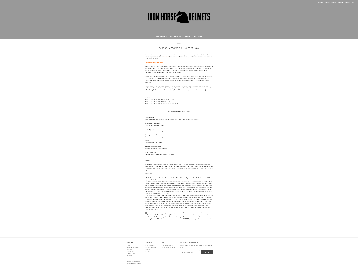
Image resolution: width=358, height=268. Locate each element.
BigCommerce (136, 261)
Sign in (340, 2)
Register (348, 2)
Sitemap (129, 255)
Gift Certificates (330, 2)
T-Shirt (129, 245)
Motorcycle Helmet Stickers (180, 36)
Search (320, 2)
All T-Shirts (198, 36)
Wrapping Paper (161, 36)
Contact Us (130, 251)
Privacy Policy (131, 253)
